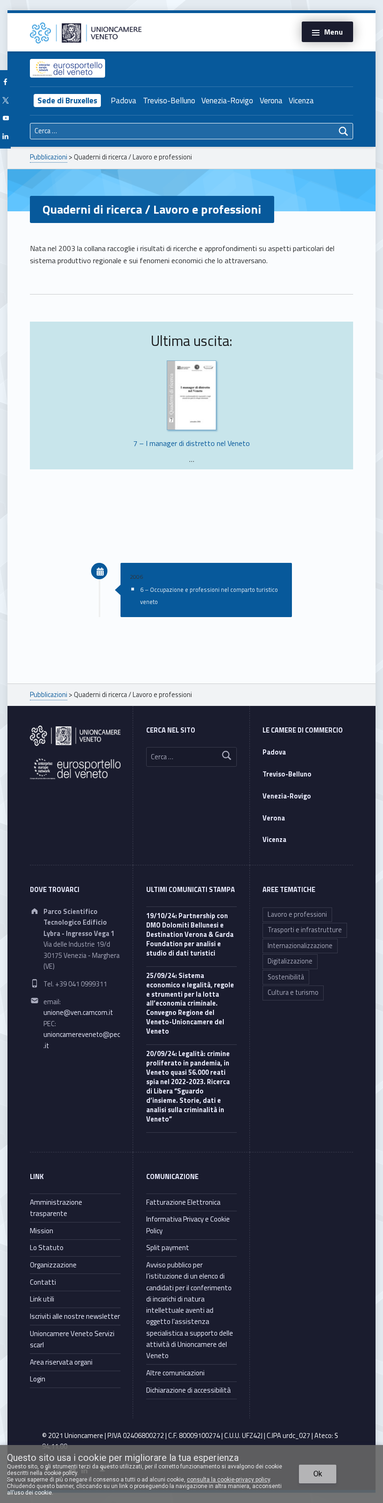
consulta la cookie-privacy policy (228, 1479)
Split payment (167, 1247)
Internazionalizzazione (300, 946)
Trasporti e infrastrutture (305, 930)
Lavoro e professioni (297, 914)
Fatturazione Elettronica (183, 1202)
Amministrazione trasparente (56, 1208)
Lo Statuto (47, 1247)
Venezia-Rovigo (227, 100)
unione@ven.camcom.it (78, 1012)
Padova (123, 100)
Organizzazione (53, 1264)
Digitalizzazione (290, 961)
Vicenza (301, 100)
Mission (41, 1230)
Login (37, 1379)
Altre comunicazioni (175, 1372)
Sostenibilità (286, 977)
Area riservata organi (61, 1362)
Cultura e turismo (293, 992)
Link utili (42, 1299)
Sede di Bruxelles (67, 100)
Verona (271, 100)
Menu (333, 31)
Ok (317, 1473)
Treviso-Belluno (169, 100)
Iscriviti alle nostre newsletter (75, 1316)
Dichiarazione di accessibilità (188, 1390)
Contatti (43, 1282)
